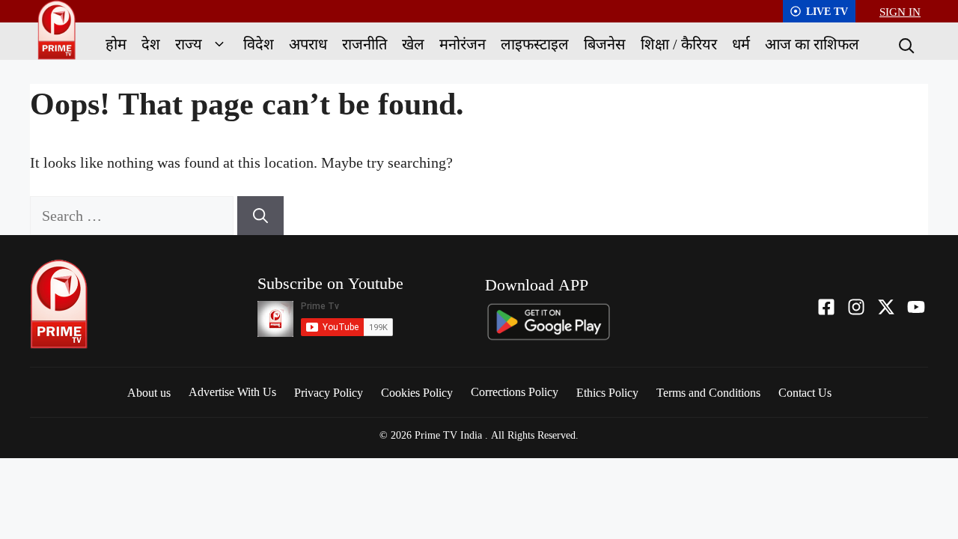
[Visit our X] (886, 307)
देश (150, 44)
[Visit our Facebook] (826, 307)
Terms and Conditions (708, 392)
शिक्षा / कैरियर (679, 44)
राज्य (188, 44)
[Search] (905, 44)
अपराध (308, 44)
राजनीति (364, 44)
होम (116, 44)
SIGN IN (900, 11)
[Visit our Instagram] (856, 307)
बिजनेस (605, 44)
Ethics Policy (607, 392)
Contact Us (805, 392)
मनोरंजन (462, 44)
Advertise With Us (232, 391)
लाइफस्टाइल (535, 44)
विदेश (258, 44)
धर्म (741, 44)
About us (149, 392)
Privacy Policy (328, 392)
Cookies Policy (417, 392)
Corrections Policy (514, 391)
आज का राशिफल (812, 44)
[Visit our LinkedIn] (916, 307)
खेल (413, 44)
